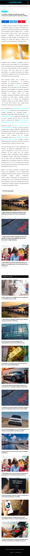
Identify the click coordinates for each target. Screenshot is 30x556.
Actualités (4, 11)
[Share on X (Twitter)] (13, 21)
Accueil (9, 6)
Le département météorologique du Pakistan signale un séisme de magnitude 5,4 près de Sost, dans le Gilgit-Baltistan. (13, 238)
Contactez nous (18, 552)
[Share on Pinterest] (21, 21)
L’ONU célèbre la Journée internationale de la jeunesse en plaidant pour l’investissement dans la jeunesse (14, 264)
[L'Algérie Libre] (15, 2)
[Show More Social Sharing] (27, 21)
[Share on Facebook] (5, 21)
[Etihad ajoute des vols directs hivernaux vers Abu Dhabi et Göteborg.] (15, 442)
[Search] (28, 2)
